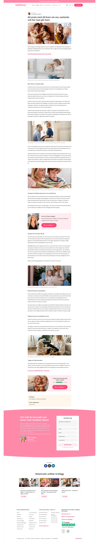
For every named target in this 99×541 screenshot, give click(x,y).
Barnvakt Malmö (42, 516)
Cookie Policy (20, 528)
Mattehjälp (31, 520)
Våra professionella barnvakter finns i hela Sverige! (39, 54)
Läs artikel (23, 496)
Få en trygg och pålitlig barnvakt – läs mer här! (38, 370)
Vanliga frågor (55, 5)
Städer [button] (33, 5)
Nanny (18, 512)
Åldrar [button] (41, 5)
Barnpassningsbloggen (21, 522)
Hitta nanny (31, 514)
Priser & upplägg (20, 520)
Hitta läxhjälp (31, 518)
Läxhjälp (30, 516)
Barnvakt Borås (54, 522)
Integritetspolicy (20, 524)
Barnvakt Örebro (42, 522)
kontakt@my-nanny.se (20, 538)
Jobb (59, 5)
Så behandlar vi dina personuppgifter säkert (68, 447)
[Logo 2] (78, 538)
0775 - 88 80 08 (27, 538)
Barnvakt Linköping (55, 512)
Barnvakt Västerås (43, 520)
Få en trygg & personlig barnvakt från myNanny (49, 1)
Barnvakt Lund (54, 517)
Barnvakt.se (31, 528)
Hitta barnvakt (32, 526)
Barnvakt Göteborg (43, 514)
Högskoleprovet (32, 524)
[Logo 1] (20, 5)
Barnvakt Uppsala (42, 518)
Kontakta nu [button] (78, 5)
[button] (69, 5)
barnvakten (27, 425)
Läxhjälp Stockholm (33, 522)
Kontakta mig (67, 444)
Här (54, 299)
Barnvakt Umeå (54, 519)
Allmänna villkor (20, 526)
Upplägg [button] (37, 5)
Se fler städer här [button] (43, 525)
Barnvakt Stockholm (43, 512)
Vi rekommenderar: (33, 512)
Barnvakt (19, 516)
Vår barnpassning (47, 5)
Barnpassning (19, 518)
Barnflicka (19, 514)
